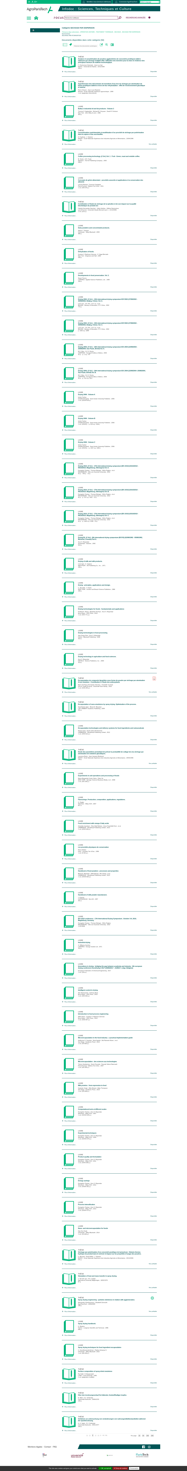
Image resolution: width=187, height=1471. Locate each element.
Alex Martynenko (83, 993)
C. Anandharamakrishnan (86, 1350)
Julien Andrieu (101, 208)
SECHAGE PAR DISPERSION (131, 32)
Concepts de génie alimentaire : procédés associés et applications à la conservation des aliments (110, 181)
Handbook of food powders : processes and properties (98, 871)
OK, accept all (106, 1468)
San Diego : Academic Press (87, 1042)
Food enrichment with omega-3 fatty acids (93, 823)
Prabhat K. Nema (83, 611)
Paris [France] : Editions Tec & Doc (89, 186)
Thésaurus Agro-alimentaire (70, 32)
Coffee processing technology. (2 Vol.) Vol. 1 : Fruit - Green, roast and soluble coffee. (109, 156)
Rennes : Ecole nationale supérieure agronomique (93, 91)
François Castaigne (95, 184)
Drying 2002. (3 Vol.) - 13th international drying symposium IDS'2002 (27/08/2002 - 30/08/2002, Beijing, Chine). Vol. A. (107, 300)
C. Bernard (81, 1256)
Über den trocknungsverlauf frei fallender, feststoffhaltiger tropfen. (102, 1395)
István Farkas (82, 397)
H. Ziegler (81, 802)
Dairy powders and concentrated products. (94, 228)
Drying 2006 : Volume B (86, 418)
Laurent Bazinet (83, 184)
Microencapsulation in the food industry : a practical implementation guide (105, 1038)
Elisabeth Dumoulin (101, 1302)
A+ (35, 1)
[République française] (44, 1455)
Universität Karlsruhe (84, 1399)
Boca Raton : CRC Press (86, 613)
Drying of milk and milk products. (90, 561)
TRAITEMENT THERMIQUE (104, 32)
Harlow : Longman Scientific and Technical (91, 1328)
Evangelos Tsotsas (84, 470)
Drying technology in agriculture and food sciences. (97, 656)
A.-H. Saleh (81, 1423)
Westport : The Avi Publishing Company (90, 160)
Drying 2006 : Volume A (86, 394)
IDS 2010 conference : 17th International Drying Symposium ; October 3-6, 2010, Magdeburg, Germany (107, 919)
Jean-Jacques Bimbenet (96, 756)
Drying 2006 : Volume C (86, 442)
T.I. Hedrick (88, 564)
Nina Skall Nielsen (97, 826)
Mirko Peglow (106, 470)
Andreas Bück (93, 993)
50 (143, 1435)
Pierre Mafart (82, 850)
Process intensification (86, 1204)
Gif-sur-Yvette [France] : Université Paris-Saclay (93, 686)
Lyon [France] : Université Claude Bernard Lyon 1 (93, 210)
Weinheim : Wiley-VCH (85, 804)
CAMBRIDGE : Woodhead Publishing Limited (92, 732)
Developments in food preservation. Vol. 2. (93, 275)
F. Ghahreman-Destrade (85, 65)
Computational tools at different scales (92, 1109)
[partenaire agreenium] (109, 1455)
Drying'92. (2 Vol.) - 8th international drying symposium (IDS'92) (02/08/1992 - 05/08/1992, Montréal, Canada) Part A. (110, 538)
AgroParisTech (82, 1304)
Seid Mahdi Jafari (83, 707)
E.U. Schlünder (88, 1398)
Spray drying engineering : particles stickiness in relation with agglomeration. (106, 1300)
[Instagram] (149, 1447)
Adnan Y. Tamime (83, 230)
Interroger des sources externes (112, 44)
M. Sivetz (81, 159)
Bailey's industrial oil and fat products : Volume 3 (96, 108)
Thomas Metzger (96, 470)
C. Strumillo (82, 588)
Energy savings (84, 1181)
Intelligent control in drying (88, 990)
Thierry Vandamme (84, 1064)
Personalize (134, 1468)
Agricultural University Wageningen (89, 1280)
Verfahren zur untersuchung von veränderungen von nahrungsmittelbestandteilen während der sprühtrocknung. (112, 1419)
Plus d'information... (70, 71)
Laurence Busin (83, 756)
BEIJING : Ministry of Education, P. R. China (91, 305)
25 (139, 1435)
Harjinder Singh (83, 1088)
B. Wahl (80, 1398)
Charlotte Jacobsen (84, 826)
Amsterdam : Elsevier (85, 543)
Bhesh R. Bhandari (95, 707)
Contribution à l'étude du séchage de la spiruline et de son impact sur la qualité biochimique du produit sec (107, 205)
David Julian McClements (94, 731)
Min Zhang (103, 873)
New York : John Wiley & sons (87, 113)
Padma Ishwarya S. (101, 1350)
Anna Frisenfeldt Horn (110, 826)
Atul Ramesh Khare (108, 1040)
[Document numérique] (154, 677)
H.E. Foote (88, 159)
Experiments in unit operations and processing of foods (98, 775)
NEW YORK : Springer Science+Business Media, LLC (94, 780)
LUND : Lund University (85, 1375)
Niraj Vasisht (97, 1040)
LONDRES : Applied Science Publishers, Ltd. (92, 279)
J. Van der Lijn (82, 1278)
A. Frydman (82, 137)
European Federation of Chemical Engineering (92, 970)
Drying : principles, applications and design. (94, 585)
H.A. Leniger (92, 1278)
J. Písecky (81, 897)
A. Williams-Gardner (84, 945)
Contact (47, 1447)
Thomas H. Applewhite (85, 111)
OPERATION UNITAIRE (87, 32)
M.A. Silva (81, 351)
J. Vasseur (89, 137)
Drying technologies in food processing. (93, 633)
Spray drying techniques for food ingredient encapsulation (99, 1347)
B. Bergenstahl (89, 1374)
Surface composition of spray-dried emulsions (95, 1371)
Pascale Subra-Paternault (109, 1064)
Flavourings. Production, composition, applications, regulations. (101, 799)
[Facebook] (143, 1447)
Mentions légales (35, 1447)
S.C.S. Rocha (89, 351)
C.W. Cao (81, 303)
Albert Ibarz (82, 1016)
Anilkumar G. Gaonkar (85, 1040)
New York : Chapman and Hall (87, 256)
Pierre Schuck (82, 90)
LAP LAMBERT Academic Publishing (89, 708)
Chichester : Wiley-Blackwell (87, 232)
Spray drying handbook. (87, 1323)
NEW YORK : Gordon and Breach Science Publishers (94, 589)
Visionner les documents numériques (85, 46)
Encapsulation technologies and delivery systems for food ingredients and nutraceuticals (111, 728)
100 (147, 1435)
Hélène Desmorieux (113, 208)
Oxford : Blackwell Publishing (87, 637)
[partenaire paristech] (142, 1455)
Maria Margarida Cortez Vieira (87, 778)
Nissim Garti (82, 731)
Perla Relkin (90, 1256)
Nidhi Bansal (95, 873)
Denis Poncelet (96, 1064)
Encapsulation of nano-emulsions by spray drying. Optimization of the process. (107, 704)
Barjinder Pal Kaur (95, 611)
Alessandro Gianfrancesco (86, 1302)
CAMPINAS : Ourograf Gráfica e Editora (90, 353)
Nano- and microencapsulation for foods (93, 1228)
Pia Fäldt (81, 1374)
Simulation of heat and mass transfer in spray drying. (97, 1276)
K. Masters (81, 1326)
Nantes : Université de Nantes (87, 66)
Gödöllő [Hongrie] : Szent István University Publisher (94, 399)
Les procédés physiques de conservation (93, 847)
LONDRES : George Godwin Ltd (88, 946)
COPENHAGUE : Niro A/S (86, 899)
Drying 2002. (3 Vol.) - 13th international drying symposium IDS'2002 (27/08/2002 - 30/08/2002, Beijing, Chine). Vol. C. (107, 324)
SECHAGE (117, 32)
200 (152, 1435)
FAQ (55, 1447)
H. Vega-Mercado (102, 254)
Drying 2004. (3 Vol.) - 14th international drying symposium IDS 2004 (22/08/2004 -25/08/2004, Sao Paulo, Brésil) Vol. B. (112, 371)
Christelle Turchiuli (107, 685)
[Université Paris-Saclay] (77, 1455)
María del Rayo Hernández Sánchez (89, 685)
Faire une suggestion (101, 44)
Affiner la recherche (107, 44)
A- (29, 1)
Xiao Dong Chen (83, 635)
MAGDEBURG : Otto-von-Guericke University (92, 472)
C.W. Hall (81, 564)
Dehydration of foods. (86, 251)
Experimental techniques (87, 1133)
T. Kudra (88, 588)
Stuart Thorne (82, 278)
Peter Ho (100, 778)
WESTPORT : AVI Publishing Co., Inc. (89, 565)
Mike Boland (93, 1088)
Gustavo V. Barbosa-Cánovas (87, 254)
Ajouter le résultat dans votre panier (70, 44)
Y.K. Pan (88, 303)
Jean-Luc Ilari (98, 65)
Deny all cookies (121, 1468)
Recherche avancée (136, 17)
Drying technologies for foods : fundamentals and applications (101, 609)
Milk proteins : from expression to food (92, 1085)
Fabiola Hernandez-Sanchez (87, 208)
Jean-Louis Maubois (94, 90)
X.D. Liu (94, 303)
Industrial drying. (84, 942)
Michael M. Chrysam (99, 111)
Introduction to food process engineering (93, 1014)
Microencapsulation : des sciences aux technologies (97, 1061)
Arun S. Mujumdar (83, 542)
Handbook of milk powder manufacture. (92, 895)
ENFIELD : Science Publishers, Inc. (89, 661)
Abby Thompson (102, 1088)
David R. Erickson (112, 111)
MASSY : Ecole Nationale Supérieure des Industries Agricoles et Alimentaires (102, 138)
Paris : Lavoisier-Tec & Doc (86, 851)
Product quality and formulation (89, 1157)
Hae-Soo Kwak (82, 1231)
